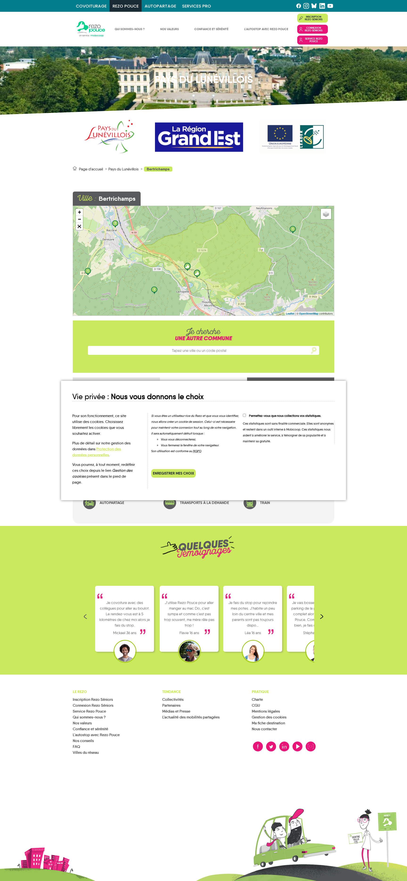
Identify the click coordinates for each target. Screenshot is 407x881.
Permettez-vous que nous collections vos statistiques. (285, 416)
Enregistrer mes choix (173, 473)
